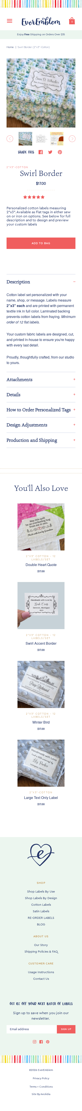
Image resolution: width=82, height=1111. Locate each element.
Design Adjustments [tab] (27, 425)
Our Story (41, 945)
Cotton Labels (41, 904)
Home (10, 47)
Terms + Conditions (41, 1086)
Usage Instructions (41, 972)
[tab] (41, 281)
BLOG (41, 924)
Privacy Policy (41, 1078)
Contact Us (41, 978)
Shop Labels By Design (41, 898)
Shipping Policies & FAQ (41, 951)
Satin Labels (41, 911)
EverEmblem (45, 1070)
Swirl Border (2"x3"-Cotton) (33, 47)
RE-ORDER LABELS (41, 917)
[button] (34, 197)
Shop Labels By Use (41, 891)
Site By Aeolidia (41, 1094)
